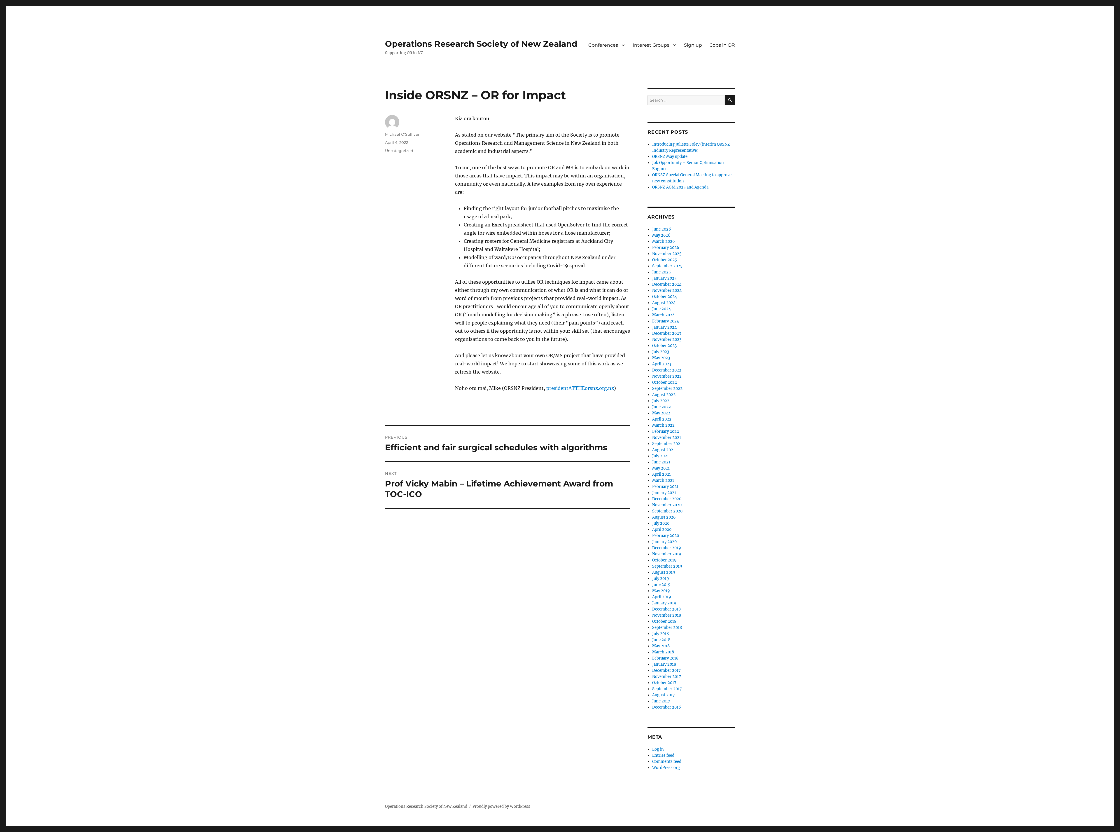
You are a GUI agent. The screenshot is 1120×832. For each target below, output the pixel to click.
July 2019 (660, 578)
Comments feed (666, 761)
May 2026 (661, 235)
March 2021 (663, 480)
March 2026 (663, 241)
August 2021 (663, 449)
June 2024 (661, 308)
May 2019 (661, 590)
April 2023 (661, 364)
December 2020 (666, 498)
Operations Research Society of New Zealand (481, 44)
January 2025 (664, 278)
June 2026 (661, 229)
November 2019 (666, 554)
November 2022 (667, 376)
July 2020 (660, 523)
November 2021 (666, 437)
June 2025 (661, 272)
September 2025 (667, 266)
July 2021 (660, 455)
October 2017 (664, 682)
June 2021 (661, 462)
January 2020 (664, 541)
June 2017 (661, 701)
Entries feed (663, 755)
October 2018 (664, 621)
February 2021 (665, 486)
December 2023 (666, 333)
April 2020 (661, 529)
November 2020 (667, 505)
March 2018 (663, 652)
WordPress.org (666, 767)
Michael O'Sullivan (403, 134)
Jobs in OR (722, 45)
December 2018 (666, 609)
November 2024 (667, 290)
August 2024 (664, 302)
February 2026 (665, 247)
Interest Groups (651, 45)
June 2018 (661, 639)
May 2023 (661, 357)
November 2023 (666, 339)
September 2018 (667, 627)
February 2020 (665, 535)
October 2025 (664, 259)
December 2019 (666, 547)
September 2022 (667, 388)
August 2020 (664, 517)
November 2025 (667, 253)
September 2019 (667, 566)
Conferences (603, 45)
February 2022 (665, 431)
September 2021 (667, 443)
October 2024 (664, 296)
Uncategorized (399, 150)
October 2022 (664, 382)
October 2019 (664, 560)
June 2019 (661, 584)
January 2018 (664, 664)
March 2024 (663, 315)
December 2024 (666, 284)
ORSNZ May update (669, 156)
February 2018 (665, 658)
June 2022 (661, 406)
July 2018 (660, 633)
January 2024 (664, 327)
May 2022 (661, 413)
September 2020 (667, 511)
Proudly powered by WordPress (501, 806)
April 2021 (661, 474)
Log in (658, 749)
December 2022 (666, 370)
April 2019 (661, 596)
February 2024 (665, 321)
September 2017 (667, 688)
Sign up (693, 45)
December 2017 (666, 670)
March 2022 (663, 425)
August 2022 (664, 394)
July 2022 (660, 400)
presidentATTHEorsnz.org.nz (580, 388)
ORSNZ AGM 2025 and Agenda (680, 187)
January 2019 (664, 603)
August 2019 (663, 572)
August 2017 (663, 695)
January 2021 (664, 492)
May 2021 (661, 468)
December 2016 (666, 707)
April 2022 (661, 419)
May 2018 (661, 645)
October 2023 (664, 345)
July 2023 (660, 351)
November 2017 (666, 676)
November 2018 (666, 615)
